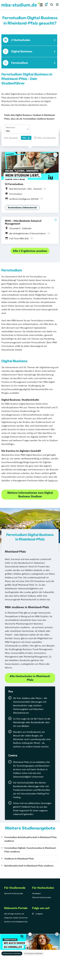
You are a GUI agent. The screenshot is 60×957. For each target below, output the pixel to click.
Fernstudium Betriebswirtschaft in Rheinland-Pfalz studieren (30, 839)
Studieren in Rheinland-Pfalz (19, 858)
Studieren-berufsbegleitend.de (16, 922)
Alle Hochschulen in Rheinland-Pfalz (30, 678)
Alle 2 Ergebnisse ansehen (30, 251)
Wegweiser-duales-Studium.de (16, 918)
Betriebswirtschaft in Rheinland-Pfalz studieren (28, 865)
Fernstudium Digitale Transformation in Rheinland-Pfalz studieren (30, 849)
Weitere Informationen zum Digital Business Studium (30, 494)
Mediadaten (36, 893)
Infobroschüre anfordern (12, 953)
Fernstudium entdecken (34, 953)
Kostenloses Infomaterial (22, 207)
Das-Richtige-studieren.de (14, 914)
